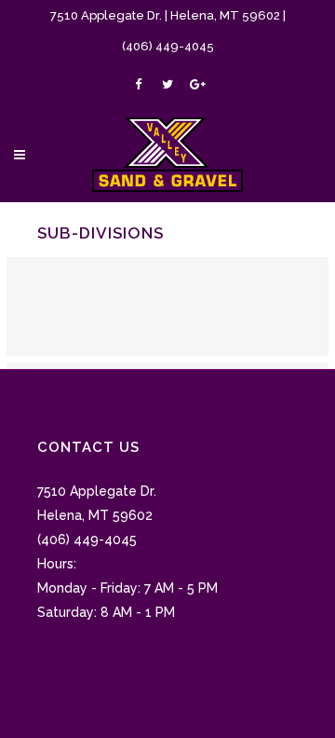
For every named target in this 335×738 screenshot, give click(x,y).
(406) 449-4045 (168, 46)
